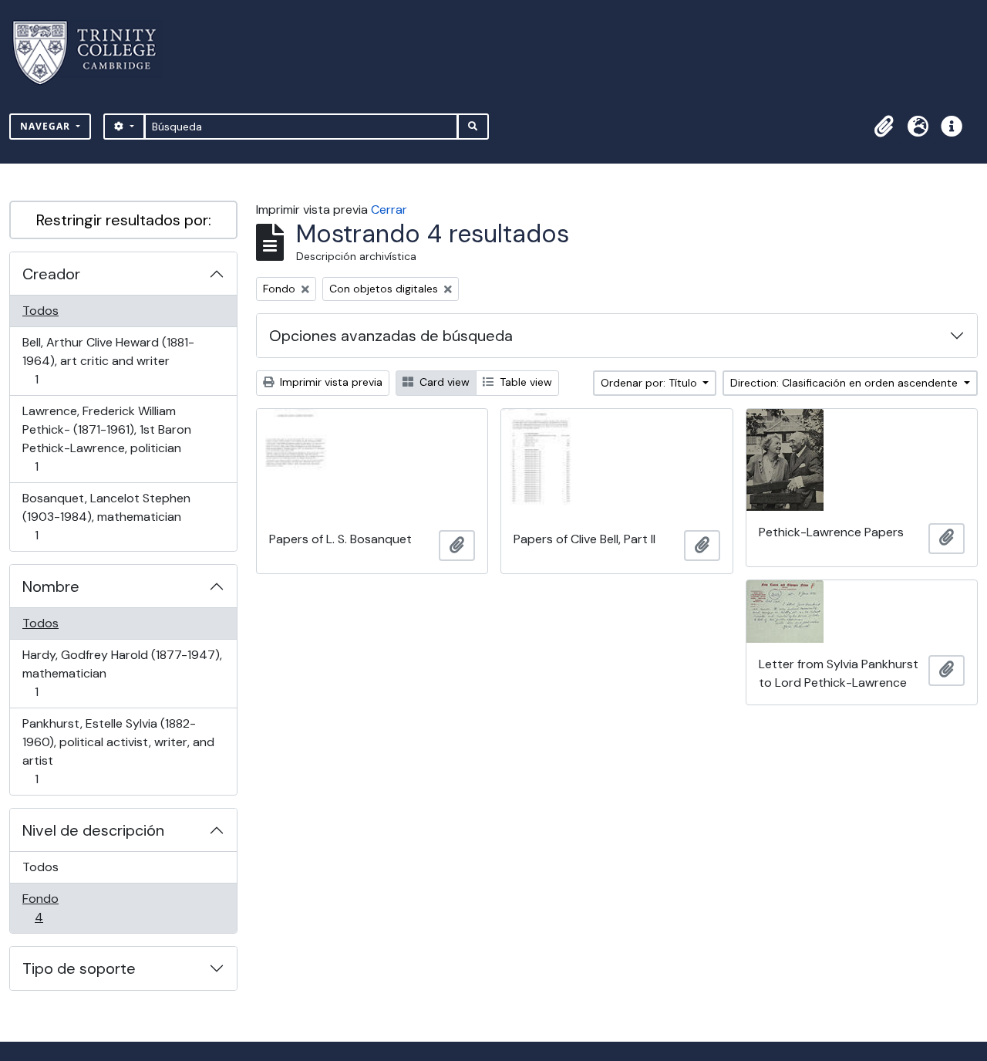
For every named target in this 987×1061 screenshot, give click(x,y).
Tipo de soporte (79, 968)
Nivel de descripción (93, 830)
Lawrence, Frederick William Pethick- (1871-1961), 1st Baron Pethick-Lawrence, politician (106, 438)
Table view (524, 382)
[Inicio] (93, 53)
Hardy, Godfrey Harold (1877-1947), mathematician (122, 673)
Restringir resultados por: (123, 220)
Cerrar (389, 209)
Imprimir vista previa (329, 382)
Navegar (46, 126)
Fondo (60, 907)
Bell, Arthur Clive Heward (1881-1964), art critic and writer (108, 360)
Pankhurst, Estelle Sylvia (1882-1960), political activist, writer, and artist (118, 751)
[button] (884, 127)
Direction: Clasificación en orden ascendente (845, 383)
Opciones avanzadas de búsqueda (391, 336)
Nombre (50, 586)
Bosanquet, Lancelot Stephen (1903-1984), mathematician (106, 516)
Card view (443, 382)
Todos (40, 310)
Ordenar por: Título (650, 383)
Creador (51, 274)
